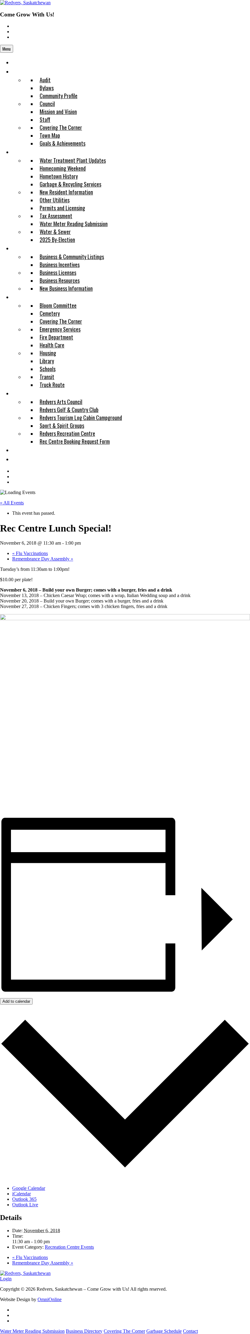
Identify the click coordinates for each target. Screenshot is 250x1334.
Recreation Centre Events (69, 1247)
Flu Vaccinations (30, 553)
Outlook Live (25, 1204)
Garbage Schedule (164, 1331)
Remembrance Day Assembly (42, 558)
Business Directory (84, 1331)
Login (6, 1278)
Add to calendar (16, 1001)
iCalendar (21, 1193)
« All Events (12, 502)
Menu (6, 49)
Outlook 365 (24, 1199)
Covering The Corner (124, 1331)
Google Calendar (28, 1188)
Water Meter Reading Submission (32, 1331)
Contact (190, 1331)
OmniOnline (50, 1299)
